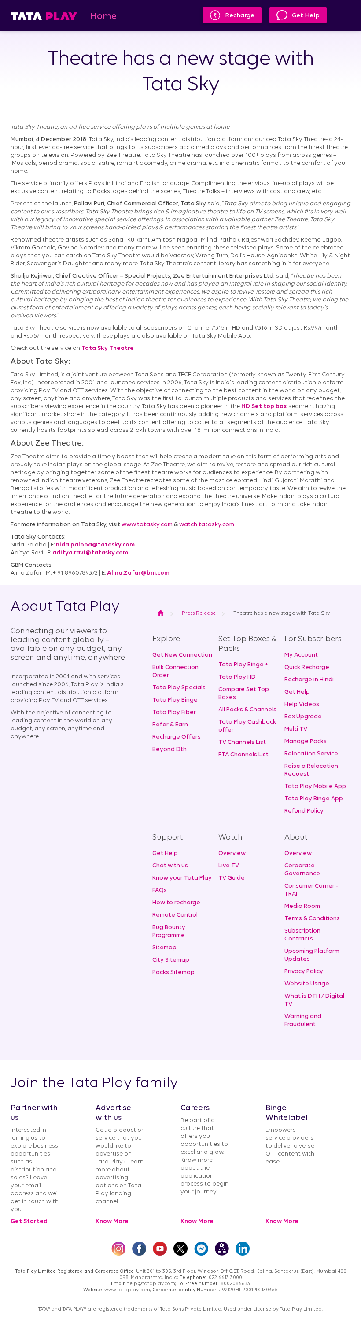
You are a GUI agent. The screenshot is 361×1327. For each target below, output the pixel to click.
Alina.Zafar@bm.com (138, 573)
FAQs (159, 890)
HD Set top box (264, 406)
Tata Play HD (237, 677)
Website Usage (306, 984)
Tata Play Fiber (174, 712)
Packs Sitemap (173, 972)
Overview (232, 853)
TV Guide (231, 878)
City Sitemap (170, 960)
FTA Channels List (243, 754)
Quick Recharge (306, 667)
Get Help (306, 15)
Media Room (302, 906)
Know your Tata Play (182, 878)
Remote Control (175, 915)
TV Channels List (242, 742)
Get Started (29, 1221)
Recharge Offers (176, 737)
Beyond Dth (169, 749)
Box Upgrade (303, 717)
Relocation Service (311, 754)
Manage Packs (305, 741)
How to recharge (176, 903)
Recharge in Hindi (309, 680)
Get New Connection (182, 655)
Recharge (239, 15)
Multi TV (295, 729)
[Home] (44, 15)
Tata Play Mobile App (315, 786)
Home (103, 16)
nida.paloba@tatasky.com (95, 545)
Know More (112, 1221)
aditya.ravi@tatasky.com (90, 553)
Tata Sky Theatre (107, 348)
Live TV (228, 865)
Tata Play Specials (179, 687)
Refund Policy (304, 811)
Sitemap (164, 947)
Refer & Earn (170, 724)
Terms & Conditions (312, 918)
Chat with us (170, 865)
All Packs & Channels (247, 709)
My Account (301, 655)
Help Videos (301, 704)
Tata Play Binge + (243, 665)
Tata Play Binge (175, 700)
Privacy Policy (303, 971)
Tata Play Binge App (313, 798)
